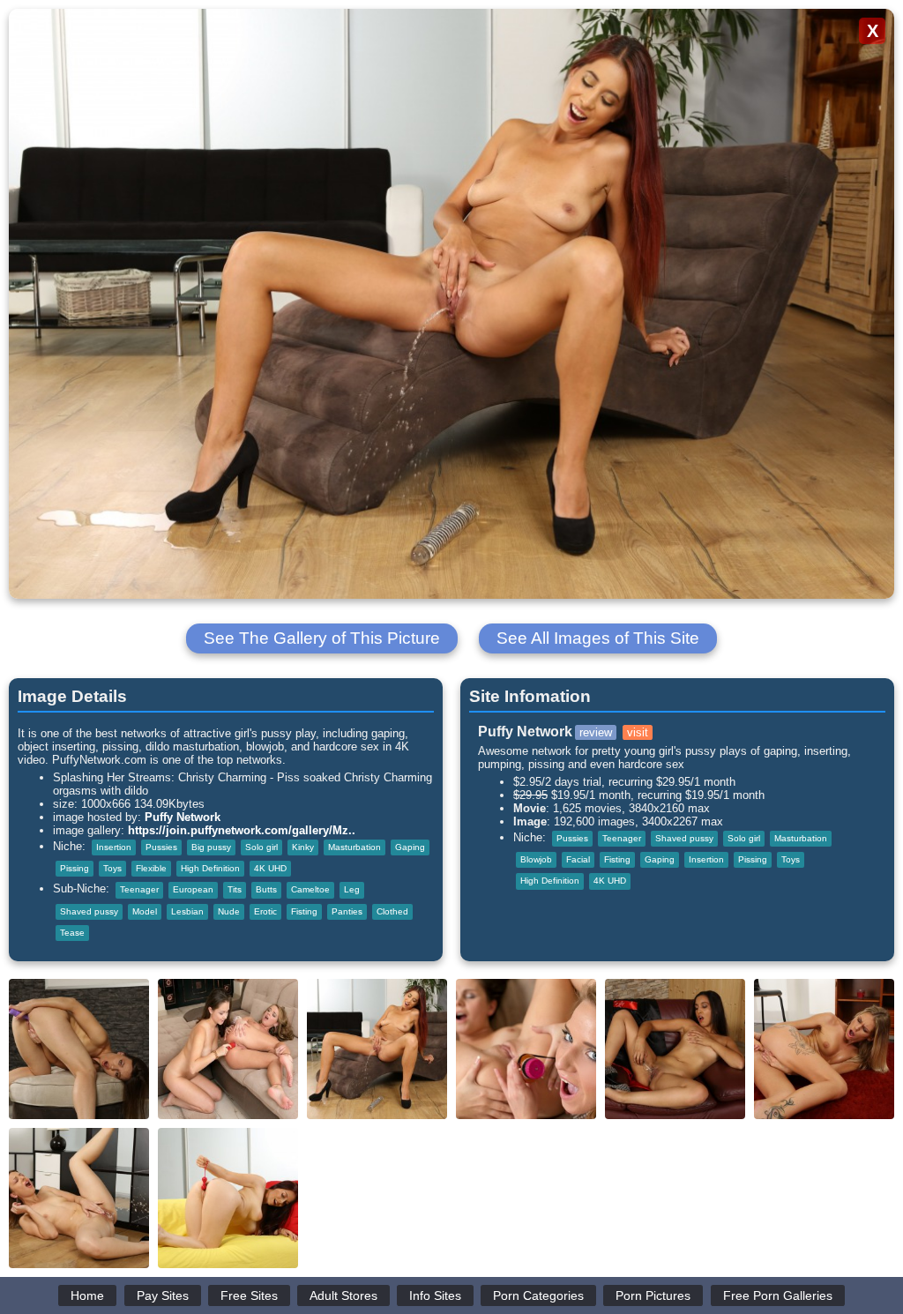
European (193, 889)
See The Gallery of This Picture (322, 638)
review (595, 732)
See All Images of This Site (597, 638)
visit (637, 732)
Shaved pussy (89, 911)
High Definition (210, 868)
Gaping (410, 847)
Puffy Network (182, 817)
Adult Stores (343, 1295)
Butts (266, 889)
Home (87, 1295)
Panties (347, 911)
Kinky (303, 847)
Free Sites (249, 1295)
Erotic (265, 911)
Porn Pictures (653, 1295)
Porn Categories (538, 1295)
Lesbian (187, 911)
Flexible (151, 868)
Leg (352, 889)
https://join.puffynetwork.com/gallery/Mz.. (241, 830)
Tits (235, 889)
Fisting (304, 911)
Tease (72, 932)
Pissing (74, 868)
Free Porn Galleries (777, 1295)
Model (144, 911)
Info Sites (435, 1295)
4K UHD (270, 868)
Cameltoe (310, 889)
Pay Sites (163, 1295)
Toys (112, 868)
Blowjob (536, 859)
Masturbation (354, 847)
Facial (578, 859)
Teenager (139, 889)
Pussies (161, 847)
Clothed (392, 911)
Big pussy (211, 847)
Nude (229, 911)
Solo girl (261, 847)
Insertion (113, 847)
